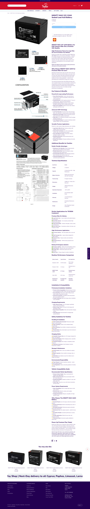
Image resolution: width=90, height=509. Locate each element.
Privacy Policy (29, 493)
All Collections (10, 493)
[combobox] (17, 6)
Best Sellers (48, 489)
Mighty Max (54, 19)
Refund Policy (22, 504)
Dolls (8, 489)
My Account (9, 504)
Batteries (54, 20)
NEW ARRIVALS (30, 10)
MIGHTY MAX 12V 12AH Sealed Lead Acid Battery (17, 13)
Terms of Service (30, 495)
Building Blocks (10, 487)
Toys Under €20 (49, 493)
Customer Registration (31, 491)
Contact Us (29, 485)
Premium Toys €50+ (49, 495)
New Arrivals (48, 485)
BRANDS (44, 10)
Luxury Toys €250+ (49, 497)
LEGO (9, 491)
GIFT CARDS (56, 10)
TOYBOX (14, 506)
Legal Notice (13, 504)
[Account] (79, 6)
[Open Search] (9, 6)
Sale (46, 487)
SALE (62, 10)
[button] (87, 449)
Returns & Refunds (30, 489)
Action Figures (10, 485)
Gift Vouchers (48, 491)
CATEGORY (37, 10)
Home (8, 13)
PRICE (50, 10)
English (74, 5)
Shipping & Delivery (30, 487)
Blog (27, 497)
